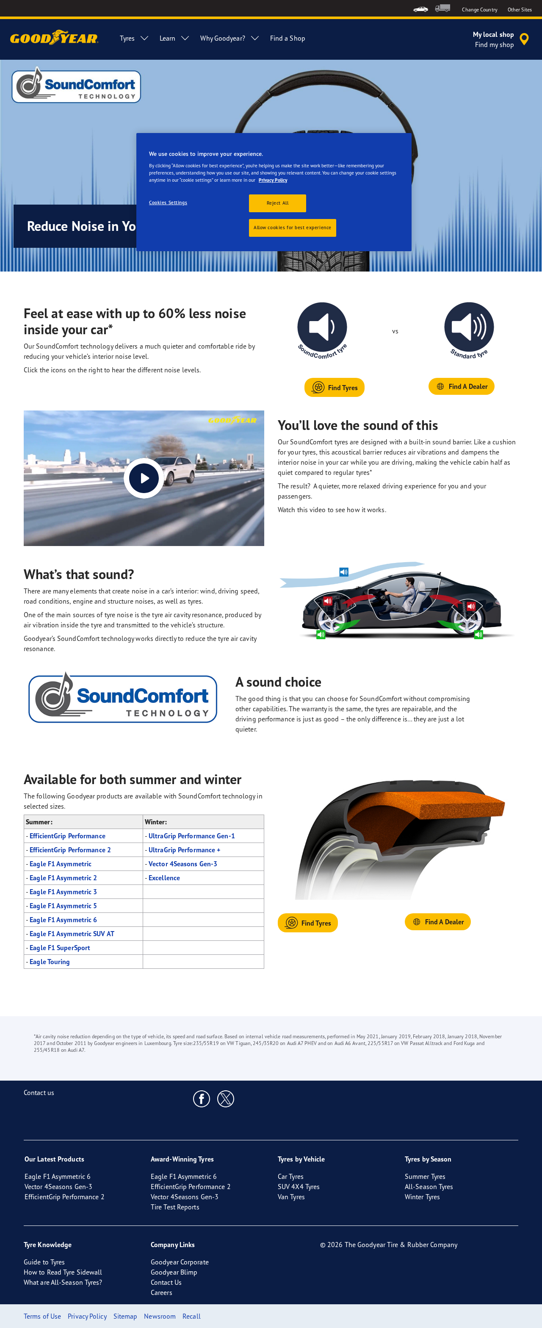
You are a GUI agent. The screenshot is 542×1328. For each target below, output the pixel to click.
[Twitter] (226, 1098)
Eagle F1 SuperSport (60, 947)
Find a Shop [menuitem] (287, 38)
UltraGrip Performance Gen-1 (192, 836)
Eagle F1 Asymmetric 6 (63, 919)
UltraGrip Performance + (184, 850)
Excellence (164, 877)
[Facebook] (201, 1098)
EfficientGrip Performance (67, 836)
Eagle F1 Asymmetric (60, 863)
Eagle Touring (50, 961)
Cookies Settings (168, 202)
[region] (274, 192)
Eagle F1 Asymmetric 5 (63, 905)
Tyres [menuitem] (127, 38)
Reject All (278, 203)
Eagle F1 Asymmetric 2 (63, 877)
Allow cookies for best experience (293, 227)
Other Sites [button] (520, 9)
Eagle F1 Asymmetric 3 (63, 891)
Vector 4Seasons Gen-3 (183, 863)
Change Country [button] (479, 9)
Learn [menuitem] (168, 38)
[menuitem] (420, 8)
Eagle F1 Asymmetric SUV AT (72, 933)
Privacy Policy (273, 180)
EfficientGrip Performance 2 (70, 850)
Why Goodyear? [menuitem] (222, 38)
